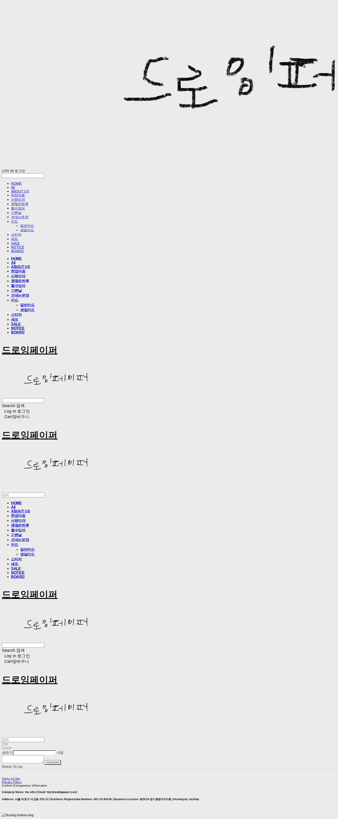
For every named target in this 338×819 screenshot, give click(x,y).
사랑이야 (18, 199)
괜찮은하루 (20, 204)
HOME (16, 183)
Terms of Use (11, 778)
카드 (14, 221)
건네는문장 (20, 217)
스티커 (16, 234)
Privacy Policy (12, 782)
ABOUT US (20, 191)
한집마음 (18, 195)
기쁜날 (16, 213)
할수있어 (18, 208)
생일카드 (27, 230)
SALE (15, 243)
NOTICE (17, 247)
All (13, 187)
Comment (52, 762)
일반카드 (27, 226)
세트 (14, 239)
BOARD (17, 251)
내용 (60, 752)
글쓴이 (7, 752)
